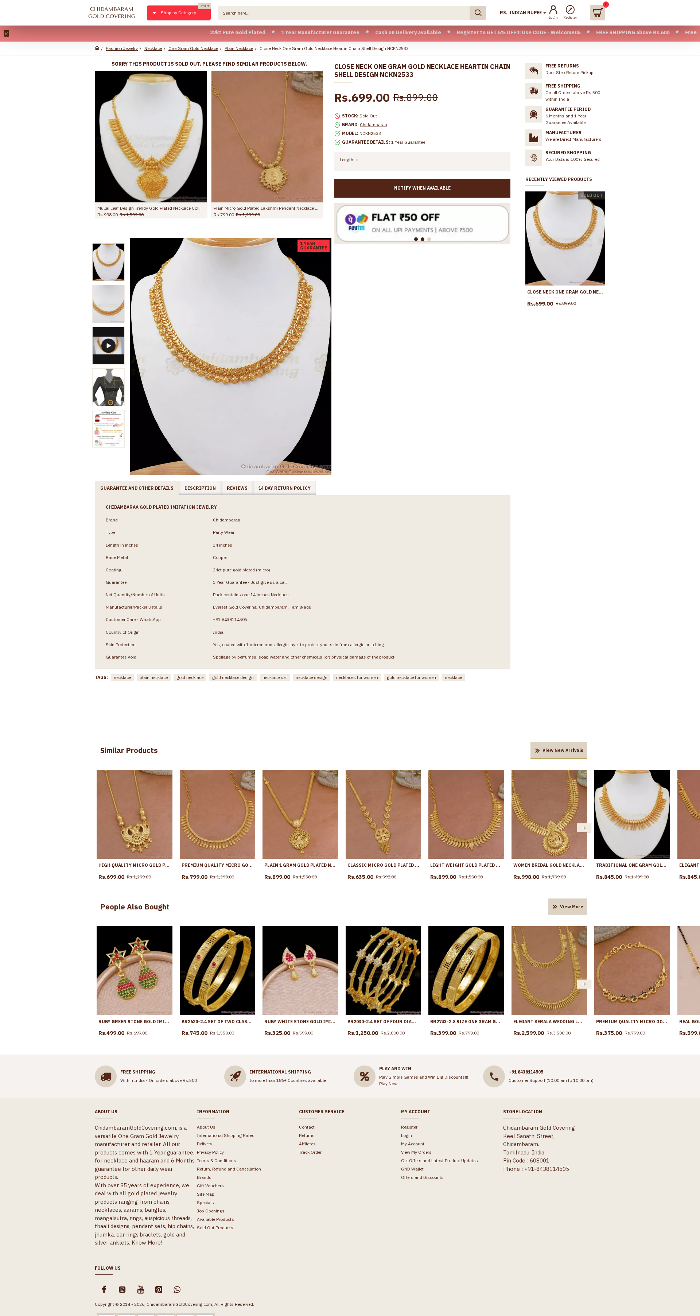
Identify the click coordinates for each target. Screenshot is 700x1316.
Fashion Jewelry (122, 48)
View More (571, 906)
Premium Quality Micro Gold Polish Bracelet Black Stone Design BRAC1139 (632, 1021)
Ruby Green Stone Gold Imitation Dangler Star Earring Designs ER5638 (134, 1021)
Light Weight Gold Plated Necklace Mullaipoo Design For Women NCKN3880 (466, 865)
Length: (347, 159)
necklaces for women (357, 677)
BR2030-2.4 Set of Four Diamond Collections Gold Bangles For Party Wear (383, 1021)
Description (200, 488)
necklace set (274, 677)
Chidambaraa (373, 124)
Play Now (388, 1083)
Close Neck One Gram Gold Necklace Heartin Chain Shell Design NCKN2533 (565, 292)
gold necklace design (233, 677)
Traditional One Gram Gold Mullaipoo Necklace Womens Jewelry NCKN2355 (632, 865)
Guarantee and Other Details (137, 488)
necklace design (311, 677)
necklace (122, 677)
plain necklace (154, 677)
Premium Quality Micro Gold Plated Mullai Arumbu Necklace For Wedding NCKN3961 (218, 865)
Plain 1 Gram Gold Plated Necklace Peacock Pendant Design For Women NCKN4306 (300, 865)
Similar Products (129, 750)
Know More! (147, 1242)
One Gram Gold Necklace (193, 48)
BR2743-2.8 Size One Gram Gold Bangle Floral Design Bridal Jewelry (466, 1021)
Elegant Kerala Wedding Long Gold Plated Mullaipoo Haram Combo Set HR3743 (549, 1021)
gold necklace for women (411, 677)
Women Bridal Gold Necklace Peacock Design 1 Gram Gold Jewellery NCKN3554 (152, 208)
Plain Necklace (239, 48)
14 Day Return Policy (284, 488)
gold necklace (189, 677)
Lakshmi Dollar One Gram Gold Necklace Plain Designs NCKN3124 (268, 208)
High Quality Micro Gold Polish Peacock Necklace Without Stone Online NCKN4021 (134, 865)
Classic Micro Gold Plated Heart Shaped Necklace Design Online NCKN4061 (383, 865)
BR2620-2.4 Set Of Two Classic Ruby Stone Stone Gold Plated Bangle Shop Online (218, 1021)
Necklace (153, 48)
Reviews (237, 488)
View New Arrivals (562, 750)
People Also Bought (135, 907)
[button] (99, 827)
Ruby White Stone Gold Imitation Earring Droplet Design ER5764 (300, 1021)
